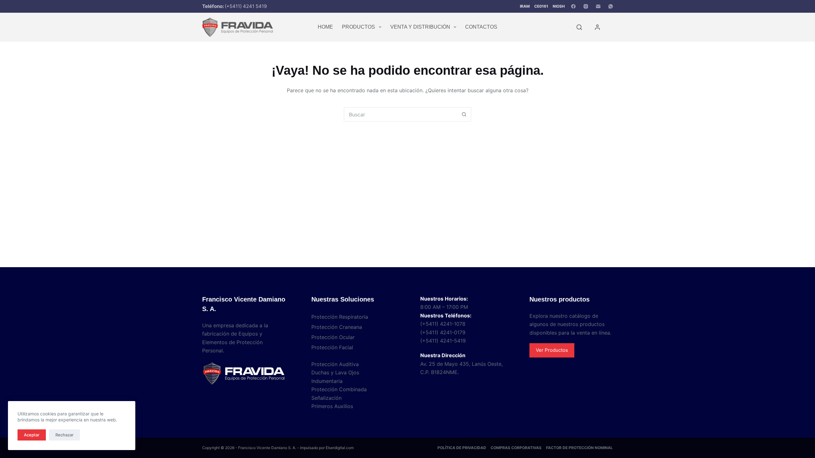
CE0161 (541, 6)
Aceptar (31, 434)
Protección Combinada (339, 389)
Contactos (481, 27)
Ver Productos (552, 350)
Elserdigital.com (340, 447)
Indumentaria (327, 381)
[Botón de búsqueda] (464, 114)
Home (325, 27)
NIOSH (559, 6)
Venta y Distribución (420, 27)
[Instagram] (586, 6)
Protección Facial (332, 347)
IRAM (525, 6)
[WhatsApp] (610, 6)
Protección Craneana (336, 327)
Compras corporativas (516, 447)
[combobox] (400, 114)
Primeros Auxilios (332, 406)
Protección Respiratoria (339, 317)
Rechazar (64, 434)
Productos (358, 27)
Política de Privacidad (461, 447)
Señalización (326, 398)
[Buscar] (579, 27)
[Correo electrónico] (598, 6)
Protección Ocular (333, 337)
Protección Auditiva (335, 364)
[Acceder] (597, 27)
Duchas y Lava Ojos (335, 372)
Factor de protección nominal (579, 447)
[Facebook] (573, 6)
